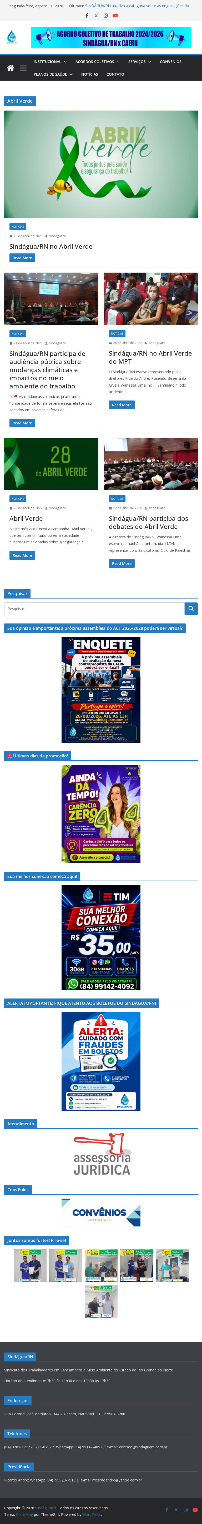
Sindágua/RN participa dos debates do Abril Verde (148, 522)
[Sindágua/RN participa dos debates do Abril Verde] (151, 464)
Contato (115, 74)
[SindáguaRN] (10, 68)
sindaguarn (57, 236)
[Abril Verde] (51, 464)
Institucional (47, 61)
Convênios (170, 61)
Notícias (89, 74)
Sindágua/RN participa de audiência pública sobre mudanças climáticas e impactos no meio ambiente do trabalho (47, 370)
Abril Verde (26, 518)
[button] (64, 61)
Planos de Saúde (50, 74)
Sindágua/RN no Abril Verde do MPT (150, 357)
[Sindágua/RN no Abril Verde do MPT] (151, 299)
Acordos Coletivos (94, 61)
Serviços (137, 61)
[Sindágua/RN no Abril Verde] (101, 164)
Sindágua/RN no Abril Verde (51, 246)
